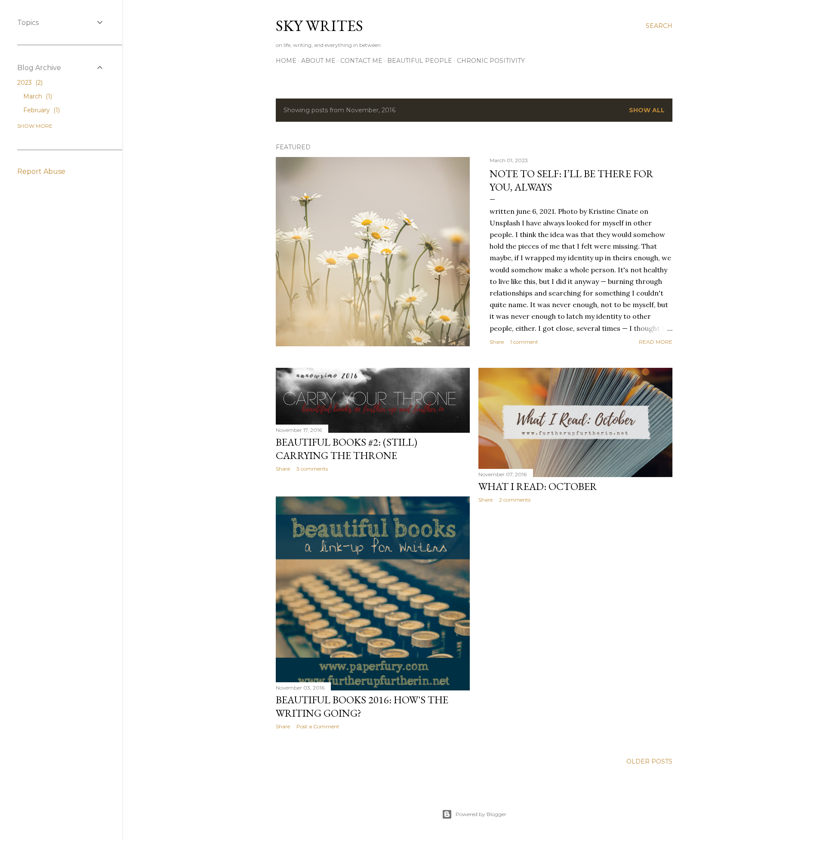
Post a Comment (317, 726)
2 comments (514, 499)
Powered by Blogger (481, 814)
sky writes (319, 25)
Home (286, 61)
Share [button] (497, 342)
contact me (361, 61)
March (36, 96)
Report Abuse (41, 171)
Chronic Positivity (491, 61)
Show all (647, 110)
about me (318, 61)
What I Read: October (537, 486)
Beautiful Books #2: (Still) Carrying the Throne (346, 448)
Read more (655, 342)
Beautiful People (419, 61)
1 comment (524, 342)
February (40, 110)
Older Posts (649, 761)
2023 (29, 82)
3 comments (312, 468)
